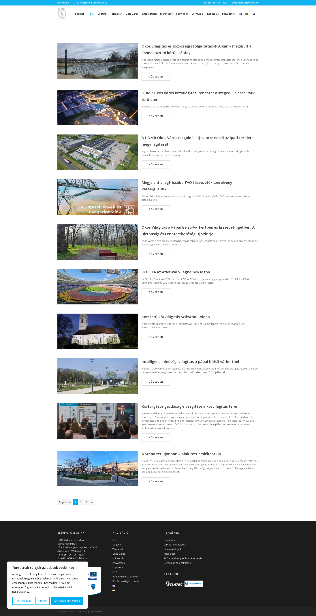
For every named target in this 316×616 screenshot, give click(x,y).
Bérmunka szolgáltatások (178, 562)
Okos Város (132, 13)
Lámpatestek (171, 540)
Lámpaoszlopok (173, 549)
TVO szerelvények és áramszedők (183, 558)
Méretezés (166, 13)
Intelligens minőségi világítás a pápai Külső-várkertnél (190, 361)
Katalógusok (149, 13)
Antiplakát (169, 553)
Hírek (91, 13)
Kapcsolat (213, 13)
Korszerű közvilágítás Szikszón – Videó (176, 316)
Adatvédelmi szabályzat (125, 576)
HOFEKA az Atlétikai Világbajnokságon (176, 272)
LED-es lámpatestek (175, 544)
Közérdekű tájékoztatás (125, 581)
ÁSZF (115, 572)
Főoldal (79, 13)
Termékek (118, 549)
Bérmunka (198, 13)
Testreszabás (23, 600)
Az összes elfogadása (67, 600)
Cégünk (102, 13)
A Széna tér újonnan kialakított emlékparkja (181, 453)
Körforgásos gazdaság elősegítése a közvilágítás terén (190, 406)
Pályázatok (228, 13)
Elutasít (42, 600)
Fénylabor (182, 13)
